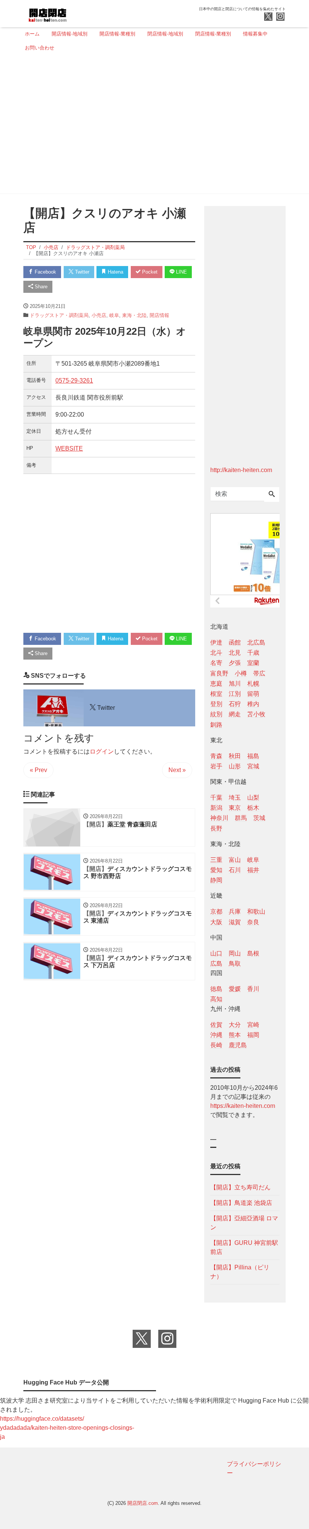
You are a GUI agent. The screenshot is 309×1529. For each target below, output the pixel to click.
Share (40, 286)
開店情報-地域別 (69, 34)
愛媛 (235, 989)
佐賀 (216, 1024)
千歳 (253, 652)
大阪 (216, 922)
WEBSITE (69, 448)
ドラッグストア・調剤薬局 (59, 315)
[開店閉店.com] (75, 13)
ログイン (102, 751)
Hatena (114, 272)
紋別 (216, 714)
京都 (216, 911)
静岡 (216, 880)
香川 (253, 989)
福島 (253, 756)
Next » (177, 770)
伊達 (216, 642)
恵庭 (216, 683)
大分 (235, 1024)
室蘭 (253, 663)
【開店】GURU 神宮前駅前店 (244, 1247)
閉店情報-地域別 (165, 34)
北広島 (256, 642)
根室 (216, 694)
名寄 (216, 663)
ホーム (32, 34)
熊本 (235, 1035)
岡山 (235, 953)
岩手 (216, 766)
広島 (216, 963)
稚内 (253, 704)
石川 (235, 870)
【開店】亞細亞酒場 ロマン (244, 1223)
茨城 (259, 818)
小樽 (241, 673)
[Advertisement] (152, 125)
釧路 (216, 724)
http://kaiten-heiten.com (241, 470)
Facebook (44, 272)
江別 (235, 694)
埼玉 (235, 797)
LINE (180, 272)
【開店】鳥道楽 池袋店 (241, 1203)
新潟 (216, 807)
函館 (235, 642)
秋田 (235, 756)
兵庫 (235, 911)
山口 (216, 953)
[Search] (271, 495)
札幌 (253, 683)
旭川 (235, 683)
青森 (216, 756)
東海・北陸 (134, 315)
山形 (235, 766)
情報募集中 (255, 34)
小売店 (99, 315)
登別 (216, 704)
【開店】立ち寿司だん (240, 1187)
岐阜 (114, 315)
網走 (235, 714)
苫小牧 (256, 714)
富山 (235, 860)
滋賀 (235, 922)
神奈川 (219, 818)
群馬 (241, 818)
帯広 (259, 673)
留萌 (253, 694)
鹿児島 (238, 1045)
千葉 (216, 797)
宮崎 (253, 1024)
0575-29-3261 (74, 380)
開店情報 (159, 315)
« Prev (38, 770)
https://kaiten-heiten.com (242, 1106)
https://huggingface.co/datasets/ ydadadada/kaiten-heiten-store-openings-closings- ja (67, 1427)
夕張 (235, 663)
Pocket (149, 272)
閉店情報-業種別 (213, 34)
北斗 (216, 652)
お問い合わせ (39, 48)
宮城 (253, 766)
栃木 (253, 807)
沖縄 (216, 1035)
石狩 (235, 704)
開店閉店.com (142, 1503)
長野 (216, 828)
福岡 (253, 1035)
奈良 (253, 922)
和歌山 (256, 911)
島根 (253, 953)
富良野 (219, 673)
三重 (216, 860)
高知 (216, 999)
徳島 (216, 989)
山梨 (253, 797)
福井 (253, 870)
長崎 (216, 1045)
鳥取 (235, 963)
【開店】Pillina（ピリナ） (239, 1272)
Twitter (81, 272)
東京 (235, 807)
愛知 (216, 870)
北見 (235, 652)
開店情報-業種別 (117, 34)
